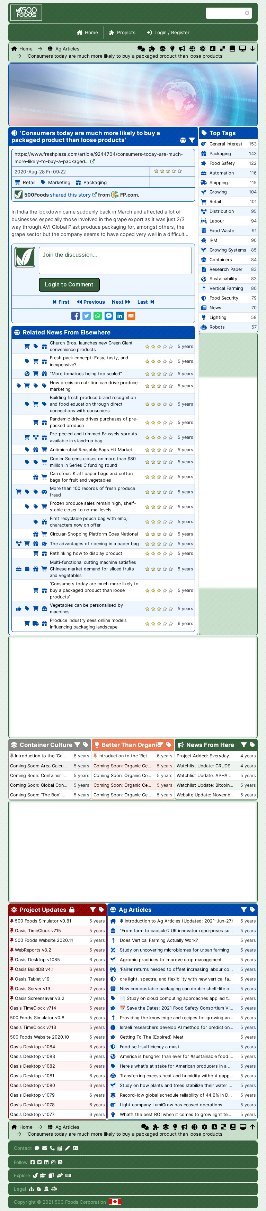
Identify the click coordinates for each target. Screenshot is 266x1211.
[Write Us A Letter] (67, 1148)
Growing (218, 192)
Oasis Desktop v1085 (37, 959)
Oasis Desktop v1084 (32, 1046)
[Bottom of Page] (252, 49)
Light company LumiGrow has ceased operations (171, 1104)
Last (143, 302)
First (64, 302)
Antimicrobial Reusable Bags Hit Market (91, 449)
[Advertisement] (228, 482)
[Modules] (101, 910)
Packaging (95, 182)
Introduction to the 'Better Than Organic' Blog (146, 755)
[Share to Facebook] (75, 316)
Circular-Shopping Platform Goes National (94, 534)
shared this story (70, 195)
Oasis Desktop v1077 (32, 1114)
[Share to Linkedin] (120, 316)
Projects (126, 32)
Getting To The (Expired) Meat (152, 1037)
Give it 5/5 (180, 170)
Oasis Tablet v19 (32, 979)
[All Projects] (152, 49)
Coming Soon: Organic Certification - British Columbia (150, 785)
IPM (213, 240)
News (215, 307)
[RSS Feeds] (60, 1162)
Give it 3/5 (168, 170)
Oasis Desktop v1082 (32, 1066)
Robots (217, 327)
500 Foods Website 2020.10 (39, 1037)
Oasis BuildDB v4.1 (34, 969)
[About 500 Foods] (35, 1175)
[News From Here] (182, 49)
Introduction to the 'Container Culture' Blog (60, 755)
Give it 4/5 (174, 170)
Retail (29, 182)
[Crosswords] (223, 49)
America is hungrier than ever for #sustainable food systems (183, 1056)
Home (91, 32)
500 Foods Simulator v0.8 (37, 1017)
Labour (217, 221)
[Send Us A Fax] (59, 1148)
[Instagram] (53, 1162)
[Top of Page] (252, 1127)
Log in (69, 285)
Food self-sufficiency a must (149, 1046)
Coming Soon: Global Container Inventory (53, 785)
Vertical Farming (226, 288)
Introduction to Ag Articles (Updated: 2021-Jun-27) (179, 921)
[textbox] (115, 260)
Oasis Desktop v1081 (32, 1075)
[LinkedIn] (46, 1162)
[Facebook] (32, 1162)
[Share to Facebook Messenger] (109, 316)
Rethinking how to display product (86, 553)
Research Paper (226, 269)
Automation (222, 173)
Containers (221, 259)
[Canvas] (51, 1175)
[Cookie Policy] (39, 1188)
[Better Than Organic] (172, 49)
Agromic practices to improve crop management (171, 959)
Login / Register (171, 32)
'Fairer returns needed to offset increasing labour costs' (178, 969)
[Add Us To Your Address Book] (75, 1148)
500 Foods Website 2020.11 (44, 940)
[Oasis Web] (242, 49)
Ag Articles (67, 48)
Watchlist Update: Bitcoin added (210, 785)
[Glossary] (232, 49)
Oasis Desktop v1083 (32, 1056)
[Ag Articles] (192, 49)
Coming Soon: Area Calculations (43, 765)
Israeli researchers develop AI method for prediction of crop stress (190, 1027)
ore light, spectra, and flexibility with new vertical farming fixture (188, 979)
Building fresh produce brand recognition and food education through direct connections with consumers (93, 404)
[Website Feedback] (37, 1148)
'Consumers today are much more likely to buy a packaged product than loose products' (96, 56)
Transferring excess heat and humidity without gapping (178, 1075)
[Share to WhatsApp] (98, 316)
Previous (94, 302)
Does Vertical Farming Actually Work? (159, 940)
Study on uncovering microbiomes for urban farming (174, 950)
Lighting (218, 317)
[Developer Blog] (68, 1175)
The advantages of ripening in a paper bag (94, 543)
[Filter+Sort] (192, 140)
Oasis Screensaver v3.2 (39, 998)
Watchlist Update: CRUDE (203, 765)
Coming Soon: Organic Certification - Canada (141, 794)
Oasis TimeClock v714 (33, 1008)
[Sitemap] (31, 1188)
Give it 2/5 (162, 170)
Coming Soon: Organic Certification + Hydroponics (147, 765)
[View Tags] (252, 745)
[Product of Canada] (115, 1202)
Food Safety (222, 163)
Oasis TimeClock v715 (38, 930)
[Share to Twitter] (86, 316)
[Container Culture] (162, 49)
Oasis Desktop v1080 (32, 1085)
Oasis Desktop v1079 (32, 1095)
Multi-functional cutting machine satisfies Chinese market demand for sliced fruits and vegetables (93, 569)
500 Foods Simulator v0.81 (43, 921)
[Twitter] (39, 1162)
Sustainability (223, 278)
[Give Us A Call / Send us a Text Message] (52, 1148)
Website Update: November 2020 (212, 794)
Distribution (222, 211)
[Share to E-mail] (131, 316)
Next (118, 302)
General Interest (226, 143)
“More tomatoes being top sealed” (86, 373)
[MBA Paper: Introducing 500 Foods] (43, 1175)
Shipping (219, 182)
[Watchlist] (213, 49)
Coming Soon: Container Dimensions (48, 775)
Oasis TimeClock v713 (33, 1027)
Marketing (59, 182)
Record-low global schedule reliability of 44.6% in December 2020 (189, 1095)
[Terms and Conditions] (54, 1188)
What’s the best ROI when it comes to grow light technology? (184, 1114)
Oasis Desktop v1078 (32, 1104)
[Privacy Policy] (46, 1188)
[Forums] (141, 49)
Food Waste (222, 230)
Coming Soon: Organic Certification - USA (137, 775)
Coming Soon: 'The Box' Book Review (49, 794)
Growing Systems (228, 250)
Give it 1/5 (156, 170)
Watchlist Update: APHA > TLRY (210, 775)
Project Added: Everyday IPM (207, 755)
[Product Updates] (202, 49)
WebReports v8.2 (33, 950)
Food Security (224, 298)
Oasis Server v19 (32, 988)
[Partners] (60, 1175)
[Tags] (86, 745)
